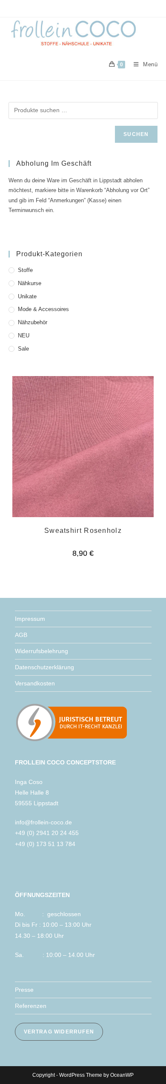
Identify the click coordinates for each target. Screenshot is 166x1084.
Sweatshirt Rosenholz (83, 530)
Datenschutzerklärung (44, 667)
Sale (23, 348)
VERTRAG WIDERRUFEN (59, 1032)
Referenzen (30, 1005)
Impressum (30, 618)
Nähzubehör (32, 322)
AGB (21, 634)
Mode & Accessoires (43, 309)
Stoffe (25, 270)
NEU (23, 335)
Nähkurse (29, 283)
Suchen (136, 134)
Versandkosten (35, 683)
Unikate (27, 296)
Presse (24, 989)
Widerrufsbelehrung (41, 651)
